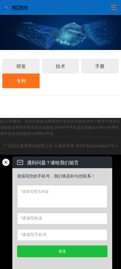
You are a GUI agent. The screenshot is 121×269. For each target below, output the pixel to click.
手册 (100, 66)
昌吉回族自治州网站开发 (32, 133)
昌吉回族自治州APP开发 (55, 127)
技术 (60, 66)
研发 (21, 66)
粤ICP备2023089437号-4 (96, 145)
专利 (21, 80)
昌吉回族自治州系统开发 (46, 121)
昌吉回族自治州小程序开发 (89, 121)
